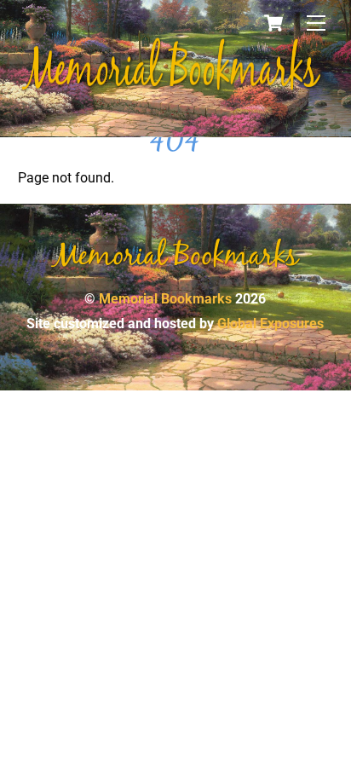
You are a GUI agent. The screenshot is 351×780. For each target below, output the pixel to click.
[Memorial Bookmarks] (171, 87)
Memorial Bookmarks (165, 299)
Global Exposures (270, 323)
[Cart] (273, 23)
